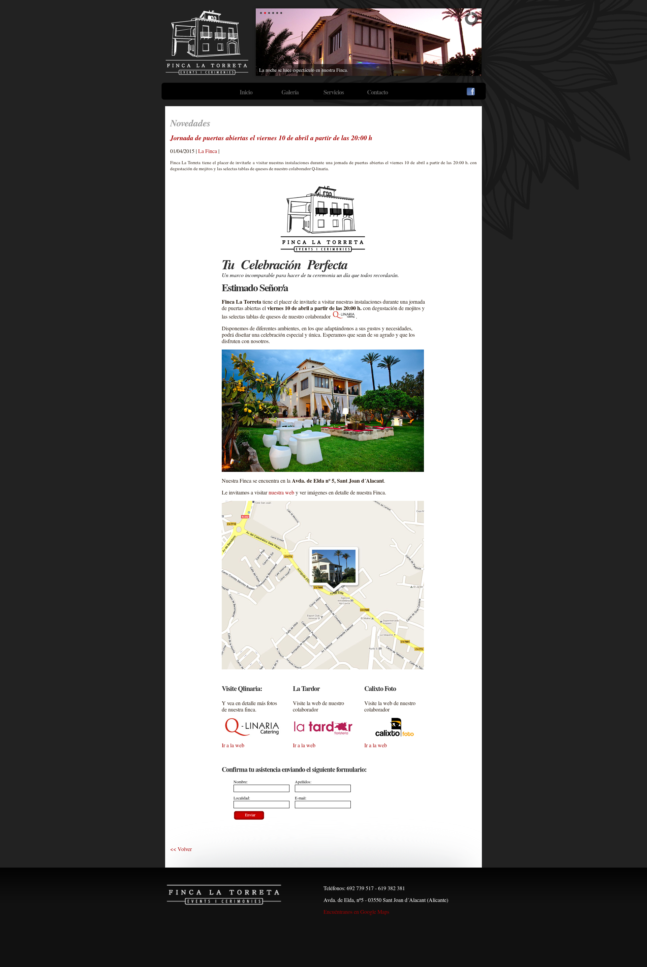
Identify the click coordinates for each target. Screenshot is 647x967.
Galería (290, 92)
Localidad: (242, 797)
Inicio (246, 92)
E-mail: (300, 797)
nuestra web (281, 492)
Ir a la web (233, 745)
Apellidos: (303, 781)
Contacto (377, 92)
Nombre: (241, 781)
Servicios (334, 92)
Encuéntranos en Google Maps (356, 911)
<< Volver (181, 848)
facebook (471, 91)
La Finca (207, 150)
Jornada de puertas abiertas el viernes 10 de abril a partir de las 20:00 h (271, 137)
